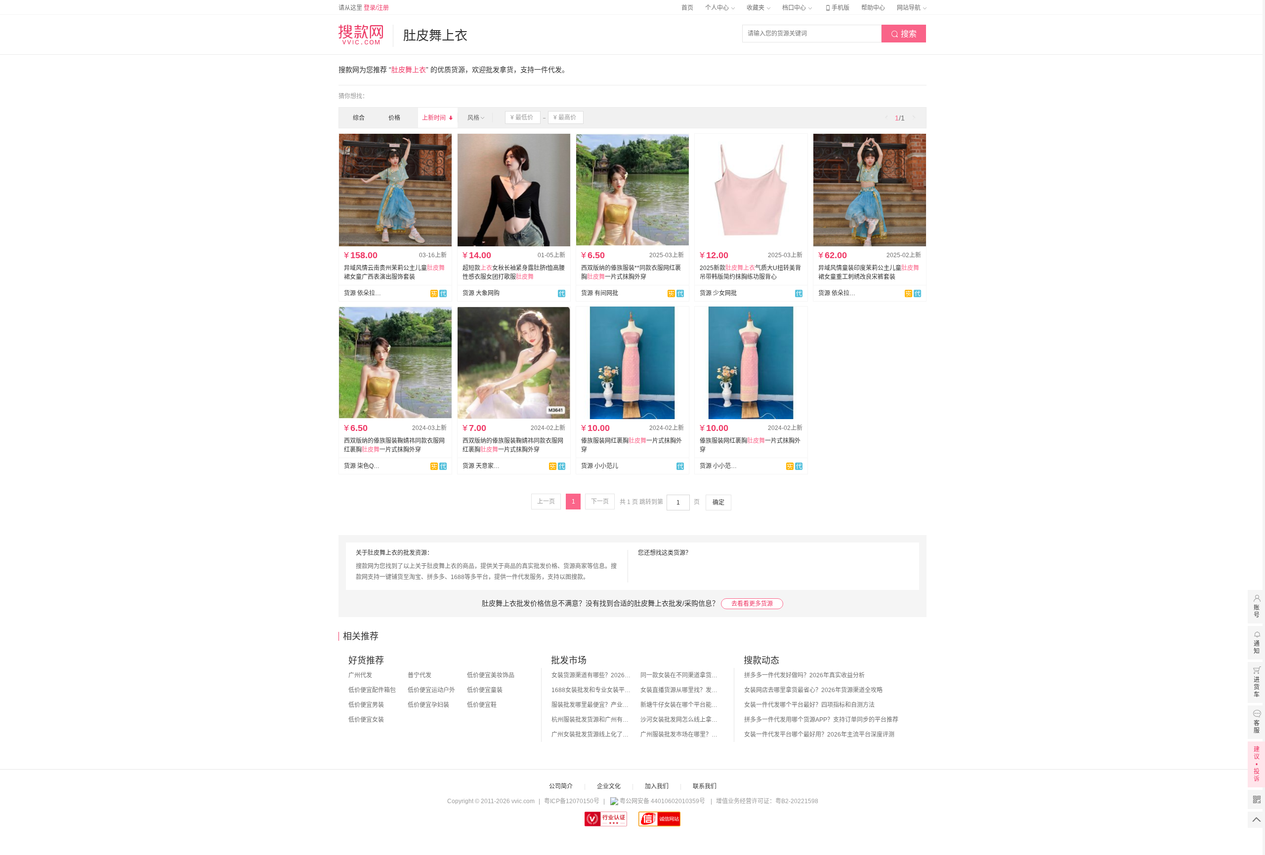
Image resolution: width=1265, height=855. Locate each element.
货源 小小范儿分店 (718, 466)
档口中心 (794, 7)
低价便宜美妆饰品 (490, 675)
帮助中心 (873, 7)
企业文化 (609, 786)
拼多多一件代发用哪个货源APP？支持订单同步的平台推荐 (821, 719)
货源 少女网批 (718, 293)
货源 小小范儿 (599, 466)
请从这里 (363, 7)
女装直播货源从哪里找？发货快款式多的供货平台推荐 (679, 690)
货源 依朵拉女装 (362, 293)
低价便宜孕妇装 (428, 704)
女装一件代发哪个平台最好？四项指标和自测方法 (809, 704)
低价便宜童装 (485, 690)
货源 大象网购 (481, 293)
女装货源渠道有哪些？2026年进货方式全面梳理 (591, 675)
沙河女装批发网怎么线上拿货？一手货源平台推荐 (679, 719)
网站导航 (909, 7)
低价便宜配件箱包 (372, 690)
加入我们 (657, 786)
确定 (718, 502)
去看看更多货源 (752, 603)
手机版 (836, 7)
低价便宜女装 (366, 719)
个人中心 (717, 7)
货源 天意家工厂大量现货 (481, 466)
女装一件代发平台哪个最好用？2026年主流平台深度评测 (819, 734)
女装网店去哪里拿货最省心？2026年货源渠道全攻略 (813, 690)
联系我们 (705, 786)
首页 (687, 7)
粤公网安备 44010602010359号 (662, 801)
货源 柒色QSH (362, 466)
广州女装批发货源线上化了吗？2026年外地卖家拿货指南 (591, 734)
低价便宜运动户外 (431, 690)
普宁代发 (419, 675)
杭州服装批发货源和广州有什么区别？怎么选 (591, 719)
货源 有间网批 (599, 293)
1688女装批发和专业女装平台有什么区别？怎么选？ (591, 690)
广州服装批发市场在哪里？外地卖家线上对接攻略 (679, 734)
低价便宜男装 (366, 704)
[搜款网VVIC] (360, 34)
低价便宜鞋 (482, 704)
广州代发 (360, 675)
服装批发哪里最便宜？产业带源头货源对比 (591, 704)
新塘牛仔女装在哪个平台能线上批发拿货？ (679, 704)
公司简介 (561, 786)
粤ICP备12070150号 (571, 801)
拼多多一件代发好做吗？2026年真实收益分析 (804, 675)
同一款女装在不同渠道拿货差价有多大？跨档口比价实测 (679, 675)
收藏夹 (756, 7)
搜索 (904, 34)
